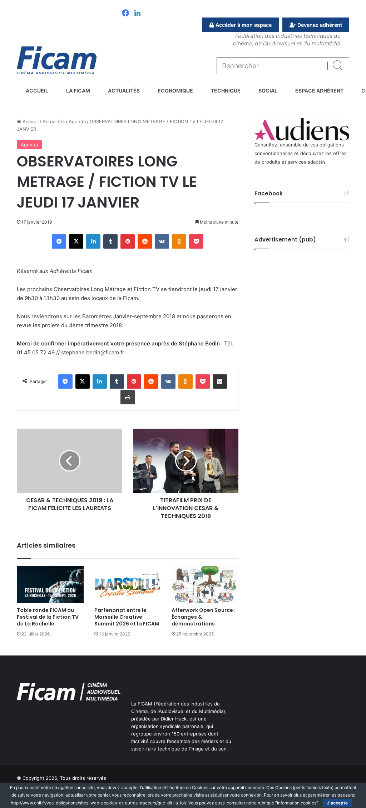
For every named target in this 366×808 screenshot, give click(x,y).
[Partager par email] (220, 381)
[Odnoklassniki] (179, 241)
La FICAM (78, 91)
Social (267, 91)
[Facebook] (125, 13)
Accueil (37, 91)
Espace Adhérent (319, 91)
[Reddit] (145, 241)
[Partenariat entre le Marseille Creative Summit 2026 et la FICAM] (127, 584)
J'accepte (337, 802)
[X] (76, 241)
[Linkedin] (137, 13)
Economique (175, 91)
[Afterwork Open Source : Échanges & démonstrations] (205, 584)
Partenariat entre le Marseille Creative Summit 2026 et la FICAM (126, 617)
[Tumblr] (110, 241)
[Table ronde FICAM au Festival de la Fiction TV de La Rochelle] (50, 584)
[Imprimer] (127, 397)
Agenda (77, 121)
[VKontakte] (162, 241)
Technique (226, 91)
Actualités (124, 91)
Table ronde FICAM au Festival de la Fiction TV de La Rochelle (48, 617)
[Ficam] (57, 60)
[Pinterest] (127, 241)
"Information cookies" (296, 802)
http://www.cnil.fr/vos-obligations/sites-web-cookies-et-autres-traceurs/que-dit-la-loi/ (98, 802)
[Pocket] (196, 241)
